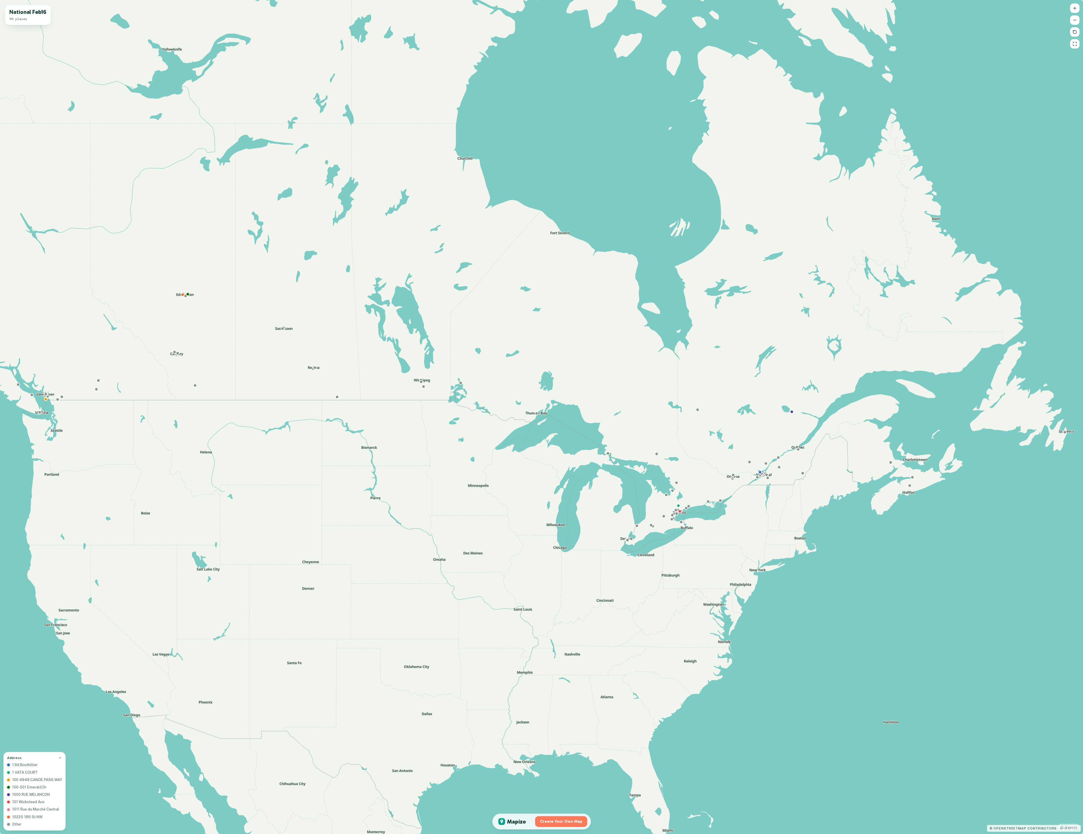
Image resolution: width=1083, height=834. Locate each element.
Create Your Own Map (561, 821)
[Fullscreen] (1075, 44)
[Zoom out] (1075, 20)
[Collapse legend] (60, 758)
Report (1071, 827)
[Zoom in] (1075, 8)
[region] (541, 417)
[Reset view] (1075, 32)
